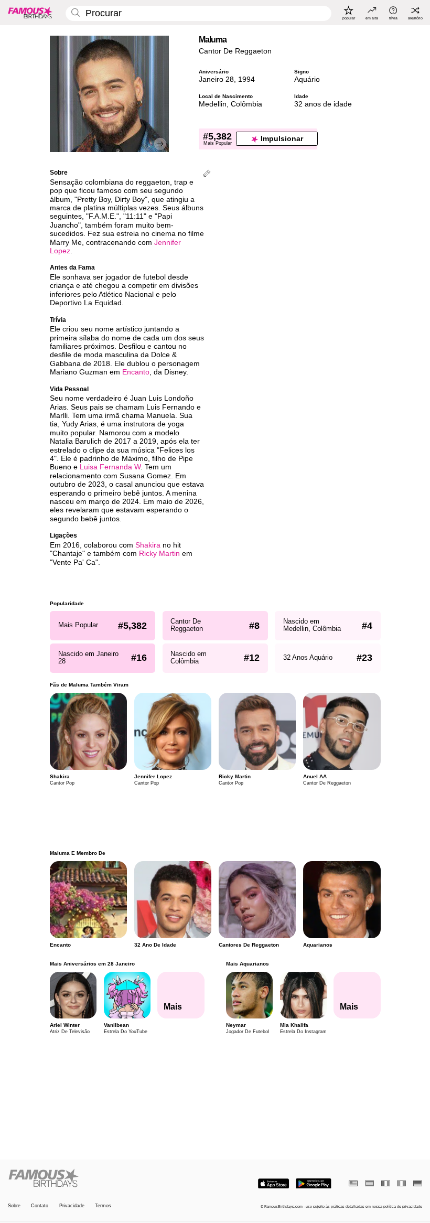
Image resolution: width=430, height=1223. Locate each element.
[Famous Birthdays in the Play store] (313, 1183)
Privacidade (71, 1205)
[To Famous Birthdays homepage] (30, 12)
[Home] (109, 1178)
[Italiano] (401, 1183)
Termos (103, 1205)
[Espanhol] (369, 1183)
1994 (246, 79)
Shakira (147, 545)
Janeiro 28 (216, 79)
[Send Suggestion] (206, 174)
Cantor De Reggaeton (235, 51)
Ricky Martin (159, 553)
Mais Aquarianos (246, 964)
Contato (39, 1205)
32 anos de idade (323, 104)
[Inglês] (353, 1183)
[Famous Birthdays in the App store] (273, 1183)
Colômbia (246, 104)
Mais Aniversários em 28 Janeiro (92, 964)
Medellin (213, 104)
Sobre (14, 1205)
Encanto (135, 372)
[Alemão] (417, 1183)
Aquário (307, 79)
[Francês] (385, 1183)
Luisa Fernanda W (110, 467)
